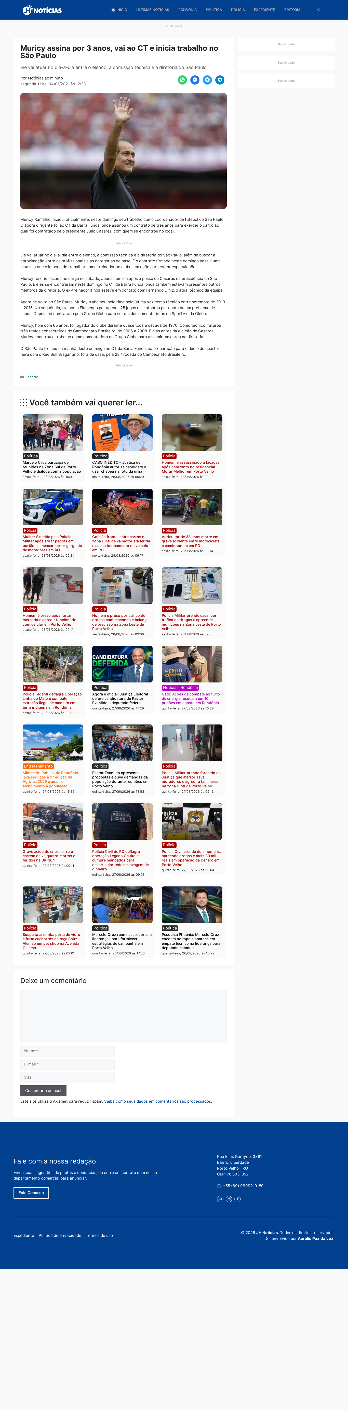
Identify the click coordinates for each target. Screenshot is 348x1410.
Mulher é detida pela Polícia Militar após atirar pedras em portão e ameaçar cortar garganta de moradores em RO (52, 543)
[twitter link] (220, 1199)
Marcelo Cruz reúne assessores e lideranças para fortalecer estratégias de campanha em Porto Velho (122, 941)
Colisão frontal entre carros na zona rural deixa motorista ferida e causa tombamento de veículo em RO (121, 543)
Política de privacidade (60, 1235)
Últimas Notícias (152, 10)
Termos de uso (99, 1235)
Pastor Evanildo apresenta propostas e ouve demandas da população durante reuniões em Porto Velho (120, 779)
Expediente (264, 10)
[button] (319, 10)
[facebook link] (237, 1199)
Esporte (32, 377)
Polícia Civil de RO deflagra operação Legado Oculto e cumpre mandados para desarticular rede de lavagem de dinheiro (120, 860)
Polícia (238, 10)
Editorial (293, 10)
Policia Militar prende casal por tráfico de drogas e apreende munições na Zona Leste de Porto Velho (191, 622)
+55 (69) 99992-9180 (243, 1185)
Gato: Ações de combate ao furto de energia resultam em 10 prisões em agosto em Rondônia (191, 698)
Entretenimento (38, 766)
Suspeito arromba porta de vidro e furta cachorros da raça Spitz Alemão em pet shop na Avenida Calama (51, 941)
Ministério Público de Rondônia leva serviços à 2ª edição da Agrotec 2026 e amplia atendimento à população (50, 779)
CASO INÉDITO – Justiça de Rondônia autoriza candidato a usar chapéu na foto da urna (119, 466)
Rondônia (187, 10)
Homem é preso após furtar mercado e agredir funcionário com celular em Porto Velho (49, 619)
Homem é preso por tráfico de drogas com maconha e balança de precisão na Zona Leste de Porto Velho (120, 622)
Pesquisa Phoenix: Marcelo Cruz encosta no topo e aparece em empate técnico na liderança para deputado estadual (191, 941)
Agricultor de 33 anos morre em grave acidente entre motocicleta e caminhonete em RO (191, 541)
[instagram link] (229, 1199)
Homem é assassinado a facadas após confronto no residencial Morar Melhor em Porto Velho (191, 466)
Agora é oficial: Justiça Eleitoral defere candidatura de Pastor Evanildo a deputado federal (120, 698)
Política (214, 10)
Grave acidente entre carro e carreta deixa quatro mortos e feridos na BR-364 (49, 856)
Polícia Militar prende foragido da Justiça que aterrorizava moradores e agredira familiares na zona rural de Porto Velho (191, 779)
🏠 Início (119, 10)
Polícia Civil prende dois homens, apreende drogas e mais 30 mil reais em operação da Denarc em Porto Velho (191, 858)
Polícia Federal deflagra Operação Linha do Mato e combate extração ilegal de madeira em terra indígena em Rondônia (52, 700)
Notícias (171, 687)
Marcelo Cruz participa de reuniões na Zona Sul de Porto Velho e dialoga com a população (52, 466)
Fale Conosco (31, 1192)
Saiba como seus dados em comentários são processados (157, 1101)
